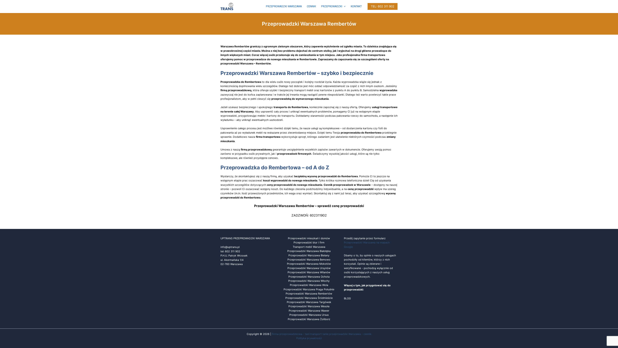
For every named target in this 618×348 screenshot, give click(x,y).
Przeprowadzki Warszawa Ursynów (309, 268)
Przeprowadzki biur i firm (309, 242)
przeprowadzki (331, 6)
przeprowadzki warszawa (284, 6)
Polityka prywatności (309, 338)
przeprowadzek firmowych (294, 153)
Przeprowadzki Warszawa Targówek (309, 302)
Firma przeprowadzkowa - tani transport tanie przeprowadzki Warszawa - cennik (321, 334)
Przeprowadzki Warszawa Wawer (309, 310)
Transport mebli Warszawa (309, 246)
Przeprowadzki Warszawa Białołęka (309, 251)
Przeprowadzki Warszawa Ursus (309, 314)
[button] (344, 6)
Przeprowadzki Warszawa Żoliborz (309, 319)
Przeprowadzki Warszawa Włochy (309, 280)
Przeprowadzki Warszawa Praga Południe (309, 289)
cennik (311, 6)
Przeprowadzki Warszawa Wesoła (308, 306)
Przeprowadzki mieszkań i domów (309, 238)
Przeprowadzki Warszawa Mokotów (309, 263)
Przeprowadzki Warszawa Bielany (308, 255)
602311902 (318, 215)
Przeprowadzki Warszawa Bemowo (308, 259)
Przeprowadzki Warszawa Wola (309, 285)
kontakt (356, 6)
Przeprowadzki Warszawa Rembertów (309, 293)
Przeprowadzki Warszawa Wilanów (309, 272)
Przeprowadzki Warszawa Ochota (309, 276)
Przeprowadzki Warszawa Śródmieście (309, 298)
